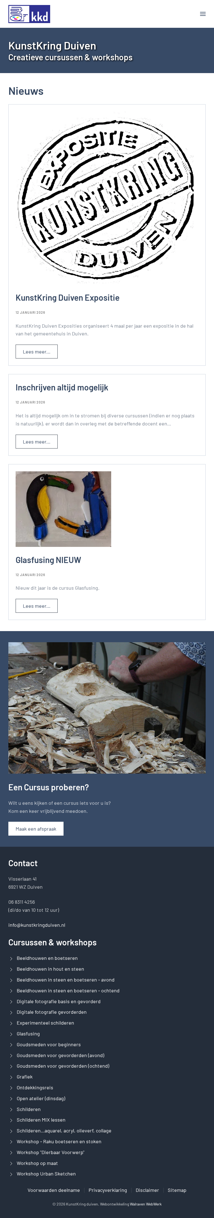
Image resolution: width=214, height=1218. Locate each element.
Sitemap (177, 1190)
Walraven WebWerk (146, 1204)
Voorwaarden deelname (54, 1190)
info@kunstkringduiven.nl (36, 925)
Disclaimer (147, 1190)
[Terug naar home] (29, 14)
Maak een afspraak (36, 829)
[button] (203, 14)
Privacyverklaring (108, 1190)
